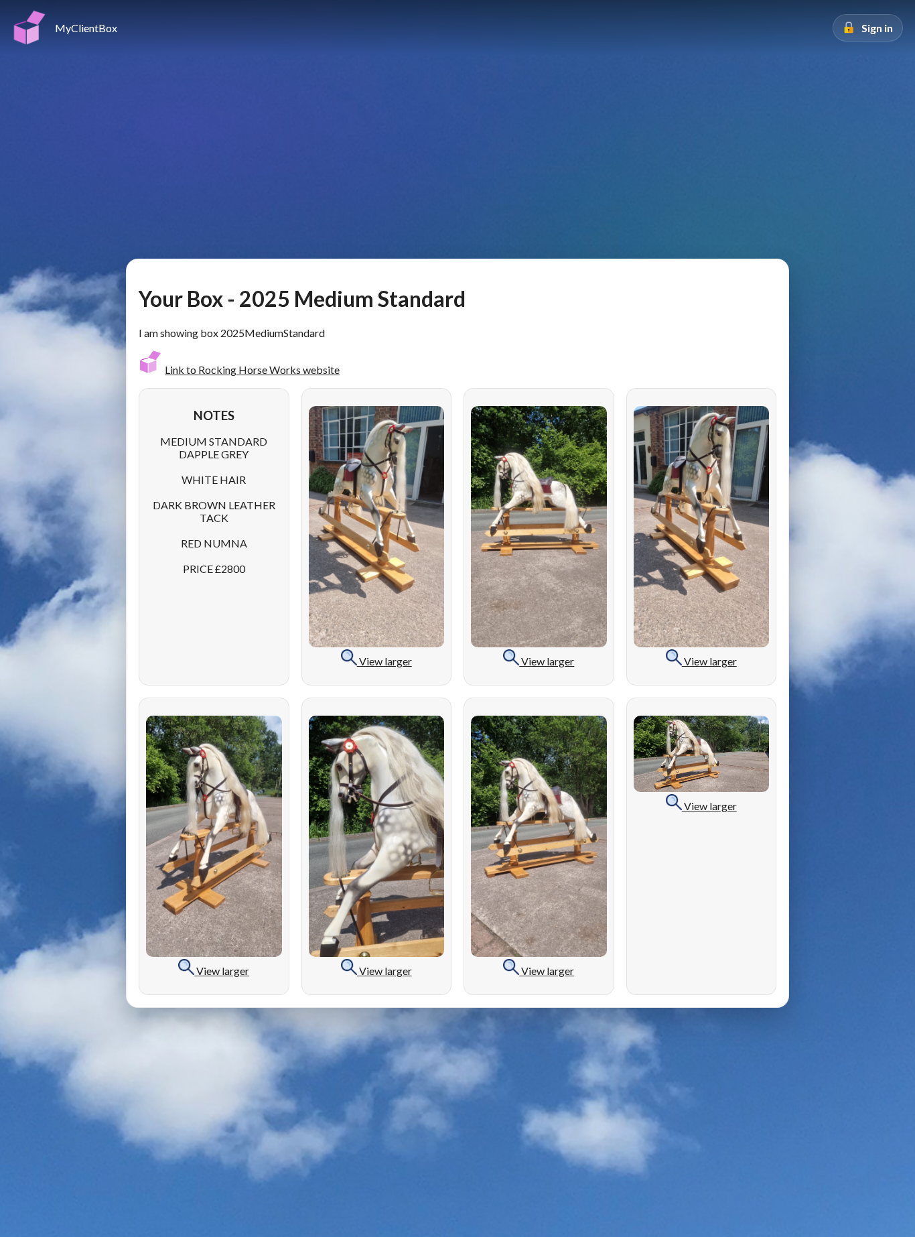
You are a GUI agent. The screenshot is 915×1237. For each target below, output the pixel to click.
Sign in (877, 27)
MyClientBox (86, 27)
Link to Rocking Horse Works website (252, 369)
